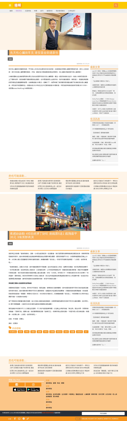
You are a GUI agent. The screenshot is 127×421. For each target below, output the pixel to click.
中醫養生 (72, 394)
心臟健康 (87, 394)
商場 (46, 332)
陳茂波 (59, 332)
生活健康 (64, 394)
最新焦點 (49, 383)
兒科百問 (101, 394)
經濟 (20, 332)
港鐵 (52, 332)
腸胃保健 (94, 394)
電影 (33, 332)
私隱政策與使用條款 (48, 413)
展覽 (39, 332)
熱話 (58, 383)
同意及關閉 (103, 413)
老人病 (114, 394)
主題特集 (28, 11)
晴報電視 (19, 11)
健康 (11, 11)
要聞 (54, 383)
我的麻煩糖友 (60, 11)
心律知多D (71, 11)
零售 (27, 332)
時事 (35, 11)
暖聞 (62, 383)
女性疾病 (108, 394)
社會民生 (13, 332)
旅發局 (80, 332)
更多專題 (56, 396)
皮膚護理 (49, 396)
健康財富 (50, 11)
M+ (86, 332)
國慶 (72, 332)
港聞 (10, 59)
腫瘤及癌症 (79, 394)
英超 (66, 332)
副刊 (41, 11)
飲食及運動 (56, 394)
